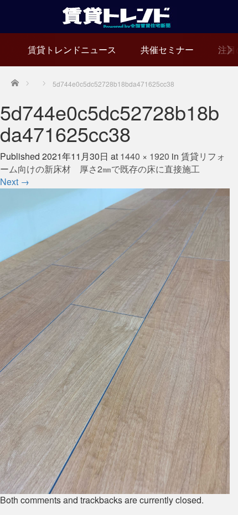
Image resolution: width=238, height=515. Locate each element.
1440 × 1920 (144, 156)
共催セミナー (167, 49)
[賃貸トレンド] (119, 15)
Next (14, 181)
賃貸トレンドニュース (72, 49)
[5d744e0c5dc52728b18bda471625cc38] (115, 339)
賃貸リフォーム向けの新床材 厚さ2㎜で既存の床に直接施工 (112, 162)
